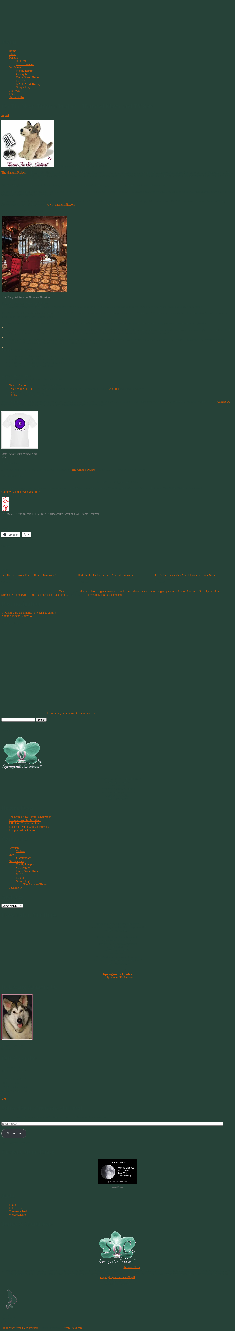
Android (114, 388)
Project (191, 591)
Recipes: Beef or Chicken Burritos (29, 826)
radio (199, 591)
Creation (14, 847)
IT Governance (25, 64)
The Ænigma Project (13, 172)
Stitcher (13, 395)
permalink (94, 594)
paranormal (172, 591)
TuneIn (13, 392)
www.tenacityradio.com (61, 204)
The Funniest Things (36, 884)
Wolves (20, 851)
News (62, 591)
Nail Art (21, 80)
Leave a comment (111, 594)
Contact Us (223, 401)
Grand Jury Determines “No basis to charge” (29, 612)
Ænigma (85, 591)
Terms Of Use (132, 1267)
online (152, 591)
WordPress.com (73, 1327)
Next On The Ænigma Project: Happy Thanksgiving (28, 575)
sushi (50, 594)
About (12, 54)
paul (182, 591)
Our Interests (16, 67)
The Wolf (14, 90)
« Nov (5, 1099)
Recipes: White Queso (22, 830)
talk (57, 594)
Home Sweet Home (27, 77)
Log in (13, 1204)
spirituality (7, 594)
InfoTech (21, 60)
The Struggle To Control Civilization (30, 816)
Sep (5, 115)
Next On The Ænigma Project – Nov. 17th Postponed (105, 575)
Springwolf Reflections (119, 977)
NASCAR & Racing (28, 84)
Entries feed (16, 1208)
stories (32, 594)
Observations (23, 857)
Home (12, 50)
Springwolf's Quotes (117, 974)
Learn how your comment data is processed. (72, 713)
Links (12, 93)
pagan (161, 591)
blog (93, 591)
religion (208, 591)
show (217, 591)
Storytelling (23, 87)
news (144, 591)
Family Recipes (25, 70)
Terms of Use (16, 97)
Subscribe (14, 1133)
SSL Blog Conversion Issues (25, 823)
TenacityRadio (17, 385)
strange (42, 594)
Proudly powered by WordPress (19, 1327)
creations (110, 591)
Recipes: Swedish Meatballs (25, 820)
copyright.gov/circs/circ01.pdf (117, 1277)
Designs (13, 57)
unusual (64, 594)
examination (124, 591)
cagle (101, 591)
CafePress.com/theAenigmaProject (21, 491)
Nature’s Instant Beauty (16, 615)
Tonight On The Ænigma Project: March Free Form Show (185, 575)
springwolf (21, 594)
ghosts (136, 591)
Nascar (20, 877)
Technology (16, 887)
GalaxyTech (23, 74)
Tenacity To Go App (21, 388)
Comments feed (18, 1211)
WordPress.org (17, 1214)
